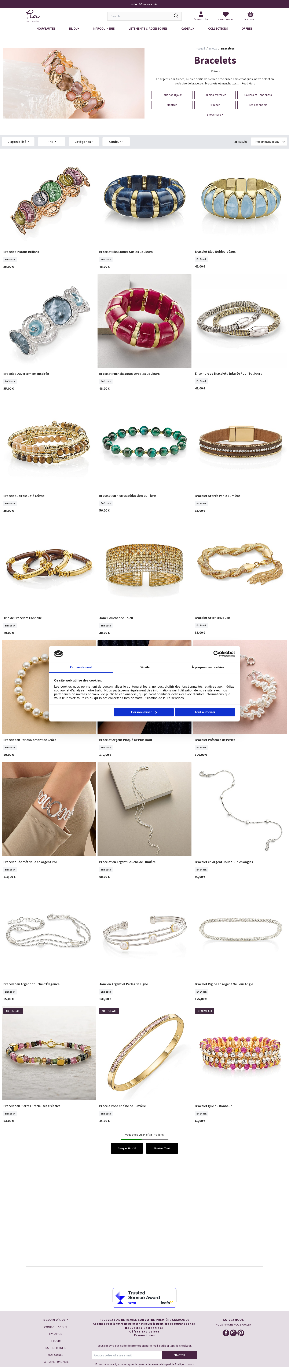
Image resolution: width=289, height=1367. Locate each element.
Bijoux (74, 28)
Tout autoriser (205, 712)
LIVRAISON (55, 1334)
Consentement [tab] (81, 667)
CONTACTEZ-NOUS (55, 1327)
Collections (218, 28)
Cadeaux (187, 28)
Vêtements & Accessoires (148, 28)
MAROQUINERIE (104, 28)
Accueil (200, 48)
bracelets (228, 48)
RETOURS (56, 1341)
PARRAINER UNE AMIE (56, 1362)
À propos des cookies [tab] (208, 667)
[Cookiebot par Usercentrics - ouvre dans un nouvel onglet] (216, 654)
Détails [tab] (144, 667)
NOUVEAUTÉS (46, 28)
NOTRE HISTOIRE (55, 1348)
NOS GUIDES (55, 1355)
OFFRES (247, 28)
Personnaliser (141, 712)
